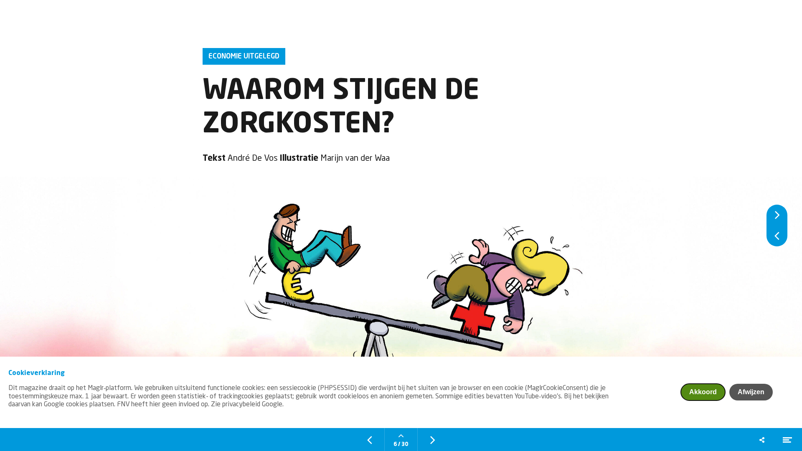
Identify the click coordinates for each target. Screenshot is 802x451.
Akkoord (703, 391)
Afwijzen (751, 391)
